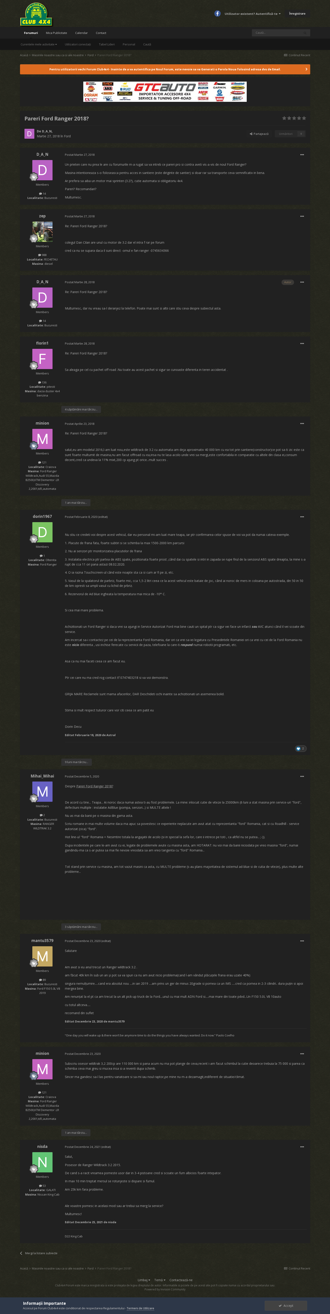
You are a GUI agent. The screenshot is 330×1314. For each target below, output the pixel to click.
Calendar (81, 33)
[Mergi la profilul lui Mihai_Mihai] (42, 792)
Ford (67, 136)
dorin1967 (42, 516)
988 (43, 255)
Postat (80, 155)
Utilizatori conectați (78, 44)
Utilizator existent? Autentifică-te (252, 14)
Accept (287, 1305)
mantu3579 (42, 940)
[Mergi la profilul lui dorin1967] (42, 532)
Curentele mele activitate (38, 44)
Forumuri (31, 33)
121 (43, 462)
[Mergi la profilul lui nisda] (42, 1162)
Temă (159, 1280)
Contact (101, 33)
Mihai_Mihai (42, 776)
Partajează (260, 134)
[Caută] (305, 32)
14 (44, 194)
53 (44, 1186)
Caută (147, 44)
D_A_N (47, 131)
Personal (129, 44)
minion (42, 423)
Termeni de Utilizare (140, 1308)
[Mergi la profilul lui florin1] (42, 359)
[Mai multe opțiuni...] (302, 155)
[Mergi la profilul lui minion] (42, 439)
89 (44, 980)
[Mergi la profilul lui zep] (42, 232)
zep (42, 215)
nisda (42, 1146)
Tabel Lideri (107, 44)
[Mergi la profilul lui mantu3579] (42, 956)
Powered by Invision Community (165, 1289)
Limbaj (143, 1280)
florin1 (42, 343)
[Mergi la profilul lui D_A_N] (29, 134)
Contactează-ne (181, 1280)
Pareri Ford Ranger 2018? (94, 786)
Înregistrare (297, 13)
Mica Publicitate (56, 33)
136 (43, 382)
